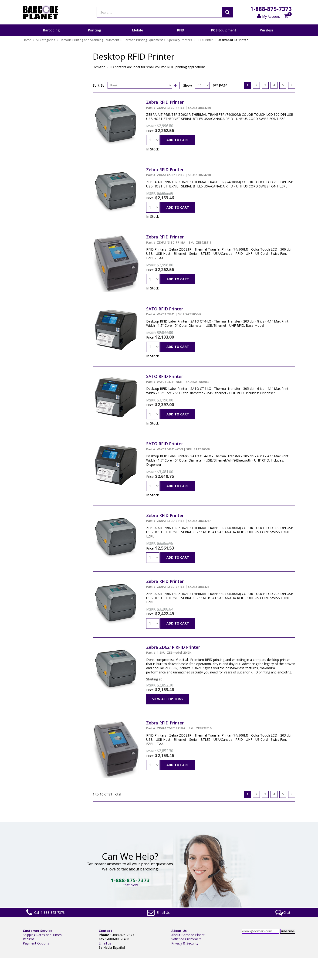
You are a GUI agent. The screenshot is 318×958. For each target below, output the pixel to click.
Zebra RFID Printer (178, 104)
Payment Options (36, 943)
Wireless (266, 30)
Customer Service (37, 930)
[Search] (227, 12)
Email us (105, 943)
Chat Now (130, 885)
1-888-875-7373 (271, 9)
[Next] (291, 85)
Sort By (99, 85)
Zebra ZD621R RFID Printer (173, 649)
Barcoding (51, 30)
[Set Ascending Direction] (175, 85)
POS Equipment (223, 30)
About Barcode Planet (188, 935)
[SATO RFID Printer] (116, 308)
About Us (179, 930)
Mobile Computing (137, 36)
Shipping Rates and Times (42, 935)
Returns (28, 939)
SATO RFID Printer (173, 311)
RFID (180, 30)
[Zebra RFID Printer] (116, 101)
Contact (105, 930)
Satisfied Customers (186, 939)
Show (187, 85)
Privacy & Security (184, 943)
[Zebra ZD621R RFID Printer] (116, 646)
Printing (94, 30)
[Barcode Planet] (40, 12)
